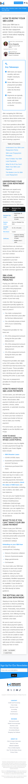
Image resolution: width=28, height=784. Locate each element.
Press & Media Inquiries (14, 747)
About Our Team (14, 743)
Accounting (14, 709)
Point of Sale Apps (14, 728)
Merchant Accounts (14, 721)
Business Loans (13, 8)
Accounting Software (14, 730)
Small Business (14, 713)
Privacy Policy (14, 752)
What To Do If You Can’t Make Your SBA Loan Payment (14, 166)
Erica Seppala (14, 44)
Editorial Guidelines (14, 745)
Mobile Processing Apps (14, 723)
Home (3, 8)
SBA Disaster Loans (12, 454)
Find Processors (18, 2)
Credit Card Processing (14, 702)
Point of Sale (14, 705)
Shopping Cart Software (14, 732)
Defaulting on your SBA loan (13, 544)
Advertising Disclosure (11, 771)
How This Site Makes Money (14, 750)
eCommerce (14, 711)
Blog (7, 8)
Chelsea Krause (14, 53)
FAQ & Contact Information (14, 741)
